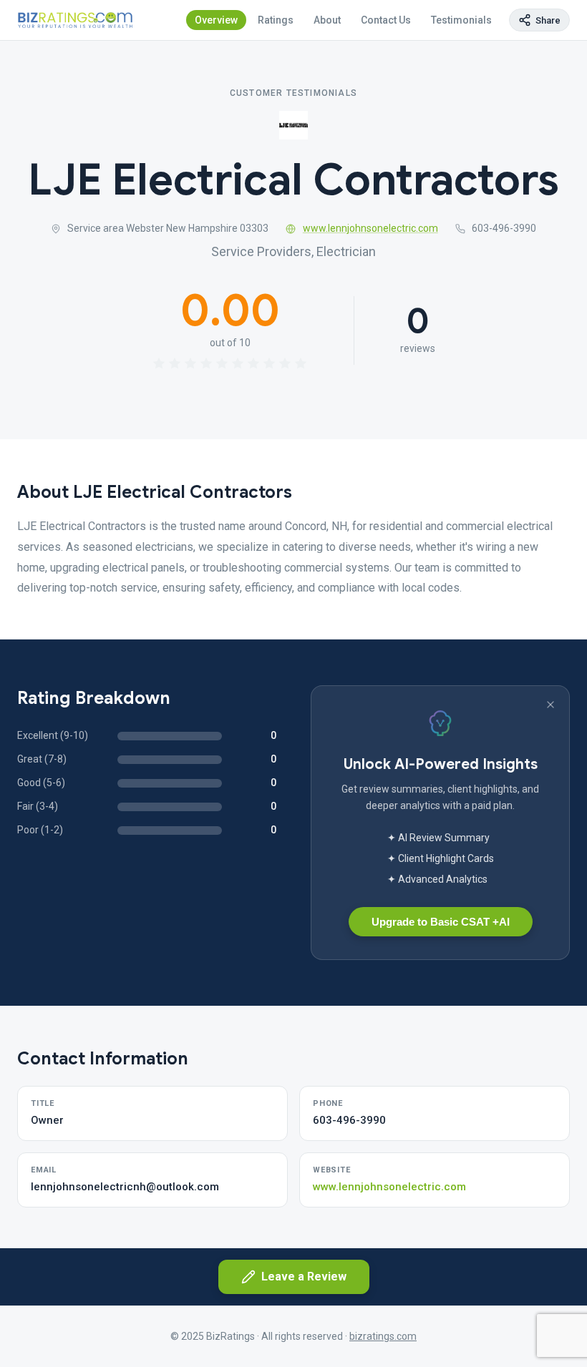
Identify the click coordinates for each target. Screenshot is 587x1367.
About (327, 20)
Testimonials (461, 20)
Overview (216, 20)
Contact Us (386, 20)
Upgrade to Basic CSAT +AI (441, 922)
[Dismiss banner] (550, 705)
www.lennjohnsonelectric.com (370, 228)
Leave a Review (303, 1276)
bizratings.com (383, 1336)
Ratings (276, 20)
